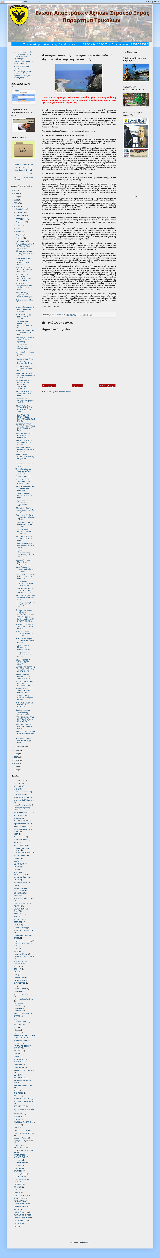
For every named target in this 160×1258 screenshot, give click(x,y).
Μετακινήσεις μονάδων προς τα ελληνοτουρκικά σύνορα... (24, 261)
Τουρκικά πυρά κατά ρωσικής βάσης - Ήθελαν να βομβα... (24, 676)
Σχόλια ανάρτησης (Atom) (61, 392)
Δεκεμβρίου (20, 209)
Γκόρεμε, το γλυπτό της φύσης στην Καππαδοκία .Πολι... (24, 361)
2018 (16, 754)
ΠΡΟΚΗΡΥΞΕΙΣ (19, 1106)
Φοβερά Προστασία (21, 1212)
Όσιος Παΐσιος (19, 1067)
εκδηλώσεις (18, 896)
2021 (16, 203)
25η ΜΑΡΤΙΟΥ (19, 781)
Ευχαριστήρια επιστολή (22, 935)
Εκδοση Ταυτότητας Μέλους (24, 52)
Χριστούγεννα (19, 1223)
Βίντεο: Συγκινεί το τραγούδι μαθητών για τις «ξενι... (24, 569)
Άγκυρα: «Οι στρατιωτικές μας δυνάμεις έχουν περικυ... (25, 309)
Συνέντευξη (18, 1168)
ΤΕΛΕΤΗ (17, 1192)
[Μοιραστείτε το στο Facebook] (88, 315)
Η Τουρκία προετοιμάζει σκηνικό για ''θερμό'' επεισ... (24, 741)
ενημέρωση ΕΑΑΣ (20, 919)
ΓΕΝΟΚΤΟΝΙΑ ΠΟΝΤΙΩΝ (23, 853)
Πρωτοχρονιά (18, 1114)
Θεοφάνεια (17, 951)
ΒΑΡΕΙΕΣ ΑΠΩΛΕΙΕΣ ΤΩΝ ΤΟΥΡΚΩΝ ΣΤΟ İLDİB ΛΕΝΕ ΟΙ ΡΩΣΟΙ (25, 669)
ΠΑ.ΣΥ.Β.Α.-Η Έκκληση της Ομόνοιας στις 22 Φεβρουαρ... (24, 394)
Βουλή (16, 842)
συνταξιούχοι (18, 1176)
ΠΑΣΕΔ (16, 1090)
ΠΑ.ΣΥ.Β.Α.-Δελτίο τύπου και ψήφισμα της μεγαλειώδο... (25, 435)
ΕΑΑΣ (16, 885)
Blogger (87, 1243)
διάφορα (17, 869)
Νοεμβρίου (20, 212)
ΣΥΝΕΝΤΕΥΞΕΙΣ (20, 1163)
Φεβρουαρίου (21, 241)
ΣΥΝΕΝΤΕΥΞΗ (19, 1165)
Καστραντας (18, 986)
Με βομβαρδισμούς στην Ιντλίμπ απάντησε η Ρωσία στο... (25, 576)
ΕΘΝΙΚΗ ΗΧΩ (19, 893)
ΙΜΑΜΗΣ (17, 966)
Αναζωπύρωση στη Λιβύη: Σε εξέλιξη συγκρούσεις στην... (25, 605)
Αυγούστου (20, 222)
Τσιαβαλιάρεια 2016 (21, 1204)
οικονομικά (17, 1053)
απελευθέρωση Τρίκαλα (22, 805)
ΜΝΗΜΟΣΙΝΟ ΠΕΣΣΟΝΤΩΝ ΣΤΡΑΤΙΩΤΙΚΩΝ (24, 1036)
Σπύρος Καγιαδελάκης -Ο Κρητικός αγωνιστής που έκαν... (25, 524)
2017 (16, 757)
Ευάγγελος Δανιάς (20, 928)
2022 (16, 200)
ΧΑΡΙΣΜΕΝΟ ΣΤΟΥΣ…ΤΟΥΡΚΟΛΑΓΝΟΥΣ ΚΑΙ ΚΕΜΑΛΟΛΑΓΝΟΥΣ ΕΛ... (25, 427)
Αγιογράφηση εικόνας (21, 792)
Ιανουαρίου (20, 746)
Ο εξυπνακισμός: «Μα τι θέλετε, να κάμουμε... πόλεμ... (24, 302)
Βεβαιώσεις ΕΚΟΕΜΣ (21, 824)
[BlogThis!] (84, 315)
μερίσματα (17, 1033)
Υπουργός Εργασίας (21, 1206)
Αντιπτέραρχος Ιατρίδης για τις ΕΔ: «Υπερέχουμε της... (24, 683)
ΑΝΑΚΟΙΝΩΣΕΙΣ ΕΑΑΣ (22, 797)
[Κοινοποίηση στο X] (86, 315)
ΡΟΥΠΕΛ (17, 1119)
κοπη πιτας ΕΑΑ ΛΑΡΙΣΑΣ (23, 994)
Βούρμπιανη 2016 (20, 845)
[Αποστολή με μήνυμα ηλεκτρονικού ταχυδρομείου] (81, 315)
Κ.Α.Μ (16, 972)
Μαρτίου (19, 238)
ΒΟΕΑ (16, 834)
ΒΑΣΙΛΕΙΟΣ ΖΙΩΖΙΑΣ (21, 821)
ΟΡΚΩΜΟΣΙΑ (18, 1062)
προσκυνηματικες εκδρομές (24, 1109)
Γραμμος (17, 858)
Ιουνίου (19, 228)
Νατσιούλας (18, 1051)
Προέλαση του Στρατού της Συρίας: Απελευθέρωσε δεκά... (25, 612)
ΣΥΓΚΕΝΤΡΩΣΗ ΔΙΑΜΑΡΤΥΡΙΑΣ (19, 1156)
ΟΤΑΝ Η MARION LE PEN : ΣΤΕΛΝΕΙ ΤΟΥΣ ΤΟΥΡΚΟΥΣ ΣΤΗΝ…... (25, 590)
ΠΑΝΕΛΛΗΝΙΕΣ (19, 1078)
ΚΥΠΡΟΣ (17, 1016)
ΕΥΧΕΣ (16, 938)
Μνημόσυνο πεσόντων (22, 1040)
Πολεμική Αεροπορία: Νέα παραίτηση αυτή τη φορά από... (25, 488)
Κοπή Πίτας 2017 (20, 991)
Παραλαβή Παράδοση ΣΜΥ (23, 1085)
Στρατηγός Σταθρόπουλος (23, 1141)
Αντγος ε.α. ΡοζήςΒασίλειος (24, 800)
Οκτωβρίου (20, 215)
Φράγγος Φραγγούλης (22, 1218)
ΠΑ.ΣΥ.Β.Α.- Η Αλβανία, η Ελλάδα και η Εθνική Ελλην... (25, 726)
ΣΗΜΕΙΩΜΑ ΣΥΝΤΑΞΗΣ (22, 1122)
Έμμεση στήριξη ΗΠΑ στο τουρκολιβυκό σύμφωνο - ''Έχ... (25, 517)
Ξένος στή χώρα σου (23, 476)
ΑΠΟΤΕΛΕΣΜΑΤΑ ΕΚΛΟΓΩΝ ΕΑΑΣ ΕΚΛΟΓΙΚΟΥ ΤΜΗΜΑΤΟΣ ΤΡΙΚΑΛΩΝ (23, 384)
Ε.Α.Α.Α (16, 880)
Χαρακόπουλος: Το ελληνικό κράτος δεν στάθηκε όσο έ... (24, 347)
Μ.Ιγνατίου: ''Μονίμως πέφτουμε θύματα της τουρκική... (24, 633)
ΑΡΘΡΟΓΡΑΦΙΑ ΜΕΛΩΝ (22, 812)
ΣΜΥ (15, 1128)
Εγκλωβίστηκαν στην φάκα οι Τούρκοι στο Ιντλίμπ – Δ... (24, 655)
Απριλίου (19, 235)
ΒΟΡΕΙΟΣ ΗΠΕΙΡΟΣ (21, 839)
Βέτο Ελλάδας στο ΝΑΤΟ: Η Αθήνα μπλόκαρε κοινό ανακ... (25, 246)
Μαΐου (18, 231)
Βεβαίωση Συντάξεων (21, 826)
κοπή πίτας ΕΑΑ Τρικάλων (23, 999)
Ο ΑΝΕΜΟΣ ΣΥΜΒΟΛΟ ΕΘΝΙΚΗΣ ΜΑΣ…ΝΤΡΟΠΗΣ (24, 705)
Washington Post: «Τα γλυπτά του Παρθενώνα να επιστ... (25, 375)
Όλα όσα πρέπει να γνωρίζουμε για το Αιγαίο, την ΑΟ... (23, 712)
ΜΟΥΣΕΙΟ (17, 1043)
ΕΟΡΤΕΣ (17, 925)
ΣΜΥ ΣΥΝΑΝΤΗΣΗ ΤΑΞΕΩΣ (24, 1133)
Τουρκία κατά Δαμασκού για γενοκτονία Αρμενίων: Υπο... (24, 503)
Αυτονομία (17, 818)
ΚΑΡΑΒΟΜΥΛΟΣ (20, 980)
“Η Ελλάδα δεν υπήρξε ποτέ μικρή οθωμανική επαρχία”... (25, 640)
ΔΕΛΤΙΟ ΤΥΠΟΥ (20, 864)
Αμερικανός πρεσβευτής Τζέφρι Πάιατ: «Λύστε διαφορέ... (24, 626)
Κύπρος (16, 1019)
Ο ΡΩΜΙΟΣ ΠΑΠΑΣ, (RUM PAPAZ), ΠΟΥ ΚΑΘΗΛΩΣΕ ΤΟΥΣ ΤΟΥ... (24, 409)
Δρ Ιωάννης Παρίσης (21, 877)
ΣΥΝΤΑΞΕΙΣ (18, 1171)
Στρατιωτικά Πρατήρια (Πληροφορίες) (22, 77)
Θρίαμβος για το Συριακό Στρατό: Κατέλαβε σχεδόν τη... (25, 340)
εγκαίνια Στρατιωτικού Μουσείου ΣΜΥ (21, 889)
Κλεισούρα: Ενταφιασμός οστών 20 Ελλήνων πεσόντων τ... (25, 531)
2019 (16, 750)
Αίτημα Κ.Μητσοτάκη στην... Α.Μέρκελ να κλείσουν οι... (24, 269)
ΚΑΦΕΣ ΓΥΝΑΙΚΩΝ (21, 989)
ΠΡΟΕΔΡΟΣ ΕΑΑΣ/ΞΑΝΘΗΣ (24, 1101)
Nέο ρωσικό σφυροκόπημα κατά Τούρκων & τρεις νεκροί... (24, 286)
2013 (16, 770)
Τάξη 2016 (17, 1187)
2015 (16, 763)
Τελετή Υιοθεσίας (20, 1198)
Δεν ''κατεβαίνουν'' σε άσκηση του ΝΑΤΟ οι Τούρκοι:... (24, 316)
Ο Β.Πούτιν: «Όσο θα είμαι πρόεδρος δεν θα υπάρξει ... (25, 510)
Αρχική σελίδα (77, 386)
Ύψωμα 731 (18, 1209)
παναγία (17, 1075)
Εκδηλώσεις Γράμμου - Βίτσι (24, 899)
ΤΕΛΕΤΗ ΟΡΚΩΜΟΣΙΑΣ (22, 1195)
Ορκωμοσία (18, 1065)
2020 (16, 206)
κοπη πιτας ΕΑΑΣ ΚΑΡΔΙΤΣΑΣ (20, 1005)
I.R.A (15, 1226)
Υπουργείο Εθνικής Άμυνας (23, 164)
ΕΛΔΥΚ (16, 916)
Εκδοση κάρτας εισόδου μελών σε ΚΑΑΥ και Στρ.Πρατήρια (22, 57)
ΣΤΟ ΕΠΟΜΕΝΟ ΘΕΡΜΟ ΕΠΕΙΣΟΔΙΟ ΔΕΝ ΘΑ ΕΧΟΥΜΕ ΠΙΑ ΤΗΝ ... (25, 719)
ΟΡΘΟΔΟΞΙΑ (18, 1059)
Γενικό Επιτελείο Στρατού (23, 170)
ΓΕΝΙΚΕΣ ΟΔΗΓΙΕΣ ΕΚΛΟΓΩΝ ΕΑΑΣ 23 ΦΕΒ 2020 (24, 496)
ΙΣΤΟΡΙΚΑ (17, 969)
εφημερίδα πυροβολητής (23, 941)
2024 (16, 193)
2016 (16, 760)
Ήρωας (16, 948)
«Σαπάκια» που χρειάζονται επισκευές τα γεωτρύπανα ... (24, 583)
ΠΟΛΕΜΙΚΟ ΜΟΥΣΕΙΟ (22, 1099)
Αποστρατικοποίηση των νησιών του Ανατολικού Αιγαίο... (25, 546)
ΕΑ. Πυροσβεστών (20, 883)
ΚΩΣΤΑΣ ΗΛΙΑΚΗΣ (20, 1022)
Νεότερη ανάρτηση (49, 386)
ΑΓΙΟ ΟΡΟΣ (18, 789)
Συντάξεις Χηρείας (20, 1174)
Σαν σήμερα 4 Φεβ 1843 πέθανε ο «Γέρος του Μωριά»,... (24, 698)
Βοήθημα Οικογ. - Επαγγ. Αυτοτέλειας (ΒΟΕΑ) (23, 72)
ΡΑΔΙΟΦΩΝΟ (18, 1116)
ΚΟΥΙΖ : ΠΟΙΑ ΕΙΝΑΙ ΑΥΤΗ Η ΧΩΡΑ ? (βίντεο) (23, 662)
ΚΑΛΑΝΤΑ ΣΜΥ (19, 977)
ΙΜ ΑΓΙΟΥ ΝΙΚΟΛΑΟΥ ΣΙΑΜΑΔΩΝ (22, 962)
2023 (16, 197)
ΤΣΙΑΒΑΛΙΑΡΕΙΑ (20, 1201)
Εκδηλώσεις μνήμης (21, 903)
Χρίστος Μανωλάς (20, 1220)
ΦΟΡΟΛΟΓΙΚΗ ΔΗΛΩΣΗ (23, 1215)
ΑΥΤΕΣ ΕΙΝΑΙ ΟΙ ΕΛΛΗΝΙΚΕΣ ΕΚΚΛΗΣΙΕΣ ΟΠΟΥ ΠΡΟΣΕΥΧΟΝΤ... (24, 277)
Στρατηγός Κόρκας (20, 1138)
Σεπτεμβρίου (21, 219)
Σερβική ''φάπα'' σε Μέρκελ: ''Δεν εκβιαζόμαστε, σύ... (23, 648)
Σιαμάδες (17, 1125)
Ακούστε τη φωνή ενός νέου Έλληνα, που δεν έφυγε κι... (25, 464)
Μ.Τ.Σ (16, 1027)
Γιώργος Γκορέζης (20, 855)
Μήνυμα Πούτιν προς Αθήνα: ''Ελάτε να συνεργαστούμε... (23, 691)
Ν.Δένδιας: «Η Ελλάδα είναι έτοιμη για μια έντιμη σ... (24, 442)
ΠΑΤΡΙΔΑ (17, 1096)
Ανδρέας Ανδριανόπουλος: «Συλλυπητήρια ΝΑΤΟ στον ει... (25, 554)
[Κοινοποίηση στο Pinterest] (90, 315)
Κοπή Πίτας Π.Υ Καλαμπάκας (19, 1009)
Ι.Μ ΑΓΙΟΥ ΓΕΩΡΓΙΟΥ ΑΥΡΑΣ (24, 957)
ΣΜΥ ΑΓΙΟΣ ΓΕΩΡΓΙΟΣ (22, 1130)
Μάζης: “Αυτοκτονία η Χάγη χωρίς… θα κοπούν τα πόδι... (24, 481)
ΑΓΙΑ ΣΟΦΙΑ (18, 786)
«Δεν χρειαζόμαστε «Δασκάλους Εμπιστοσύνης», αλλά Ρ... (24, 324)
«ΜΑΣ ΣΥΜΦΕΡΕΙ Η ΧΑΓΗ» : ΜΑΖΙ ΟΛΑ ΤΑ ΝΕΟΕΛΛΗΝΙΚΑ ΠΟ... (25, 619)
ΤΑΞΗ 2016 (18, 1184)
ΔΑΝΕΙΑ (16, 861)
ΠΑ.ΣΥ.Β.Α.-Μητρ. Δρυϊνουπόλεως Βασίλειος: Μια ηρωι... (24, 295)
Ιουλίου (19, 225)
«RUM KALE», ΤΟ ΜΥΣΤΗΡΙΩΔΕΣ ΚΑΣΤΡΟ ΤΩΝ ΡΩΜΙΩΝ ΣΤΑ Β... (25, 418)
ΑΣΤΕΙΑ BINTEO (20, 815)
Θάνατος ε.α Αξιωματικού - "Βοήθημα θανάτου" (23, 62)
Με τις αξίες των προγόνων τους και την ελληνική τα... (25, 457)
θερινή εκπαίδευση (20, 954)
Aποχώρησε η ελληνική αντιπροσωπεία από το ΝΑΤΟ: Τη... (25, 449)
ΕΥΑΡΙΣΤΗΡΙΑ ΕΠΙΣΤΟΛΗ (23, 930)
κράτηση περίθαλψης (21, 1013)
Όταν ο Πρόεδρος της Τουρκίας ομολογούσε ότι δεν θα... (24, 471)
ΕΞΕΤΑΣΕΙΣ (18, 922)
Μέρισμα (17, 1030)
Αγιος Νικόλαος (19, 795)
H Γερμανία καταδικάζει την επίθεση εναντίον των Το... (24, 253)
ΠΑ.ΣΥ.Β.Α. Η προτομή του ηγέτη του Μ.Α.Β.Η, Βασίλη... (25, 538)
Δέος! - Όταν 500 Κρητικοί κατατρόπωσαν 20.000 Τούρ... (25, 733)
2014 (16, 767)
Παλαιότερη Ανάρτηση (107, 386)
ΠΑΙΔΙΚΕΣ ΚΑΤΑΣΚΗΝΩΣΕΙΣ (24, 1070)
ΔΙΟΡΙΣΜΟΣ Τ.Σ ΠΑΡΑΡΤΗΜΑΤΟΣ (20, 873)
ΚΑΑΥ (16, 975)
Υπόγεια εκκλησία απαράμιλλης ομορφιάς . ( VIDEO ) (25, 401)
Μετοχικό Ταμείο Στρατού (23, 167)
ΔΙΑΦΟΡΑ (17, 867)
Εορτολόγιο (137, 196)
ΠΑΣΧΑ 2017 (18, 1093)
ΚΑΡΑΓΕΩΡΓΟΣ (19, 983)
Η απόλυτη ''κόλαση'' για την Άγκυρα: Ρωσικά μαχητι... (25, 332)
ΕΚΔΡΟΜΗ (18, 906)
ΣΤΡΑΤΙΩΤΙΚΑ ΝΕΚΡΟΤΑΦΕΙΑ (19, 1146)
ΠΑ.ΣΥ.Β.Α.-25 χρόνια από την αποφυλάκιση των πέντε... (25, 598)
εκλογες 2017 (18, 914)
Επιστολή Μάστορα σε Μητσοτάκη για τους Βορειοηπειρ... (24, 562)
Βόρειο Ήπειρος (19, 837)
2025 (16, 190)
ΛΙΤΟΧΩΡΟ (18, 1024)
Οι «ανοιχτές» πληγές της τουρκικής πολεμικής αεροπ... (25, 368)
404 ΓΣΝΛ (17, 783)
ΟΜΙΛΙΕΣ (17, 1056)
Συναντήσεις (18, 1160)
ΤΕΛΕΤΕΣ (17, 1190)
